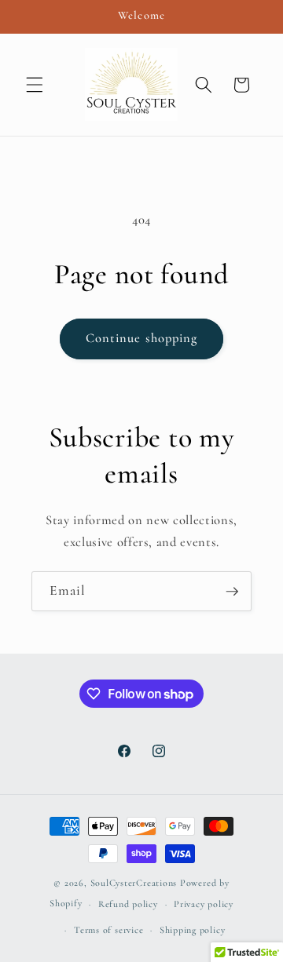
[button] (34, 85)
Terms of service (108, 929)
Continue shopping (142, 338)
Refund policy (128, 903)
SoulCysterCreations (134, 882)
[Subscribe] (232, 591)
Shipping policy (193, 929)
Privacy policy (203, 903)
